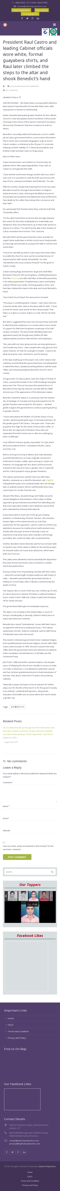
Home (11, 1018)
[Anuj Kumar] (34, 896)
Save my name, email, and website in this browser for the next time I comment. (28, 848)
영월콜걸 (49, 480)
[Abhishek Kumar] (44, 896)
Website (6, 830)
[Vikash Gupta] (13, 896)
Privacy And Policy (17, 1037)
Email (6, 818)
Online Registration (21, 10)
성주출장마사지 (17, 706)
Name (6, 806)
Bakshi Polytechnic (47, 1166)
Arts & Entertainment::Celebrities (24, 86)
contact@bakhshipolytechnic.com (31, 6)
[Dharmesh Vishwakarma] (23, 896)
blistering (15, 278)
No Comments (12, 90)
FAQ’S (11, 1024)
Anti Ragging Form (30, 14)
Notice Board (41, 10)
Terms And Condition (18, 1031)
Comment (8, 782)
